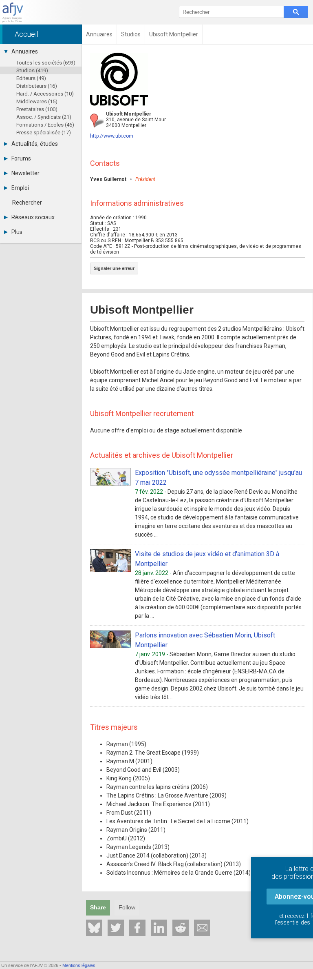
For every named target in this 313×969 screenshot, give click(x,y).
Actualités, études (34, 143)
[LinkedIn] (159, 928)
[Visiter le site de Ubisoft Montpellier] (119, 108)
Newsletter (25, 173)
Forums (21, 158)
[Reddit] (180, 928)
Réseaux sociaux (33, 217)
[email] (202, 928)
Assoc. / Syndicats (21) (43, 117)
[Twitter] (116, 928)
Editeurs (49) (31, 78)
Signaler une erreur (114, 268)
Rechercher (27, 202)
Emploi (20, 188)
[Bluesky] (94, 928)
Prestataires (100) (36, 109)
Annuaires (24, 51)
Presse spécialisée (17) (43, 132)
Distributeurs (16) (36, 86)
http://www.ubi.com (111, 136)
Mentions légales (78, 965)
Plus (16, 232)
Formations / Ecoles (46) (45, 125)
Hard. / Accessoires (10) (45, 94)
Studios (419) (32, 70)
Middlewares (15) (36, 101)
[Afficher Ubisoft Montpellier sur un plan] (97, 120)
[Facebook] (137, 928)
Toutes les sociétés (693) (45, 63)
